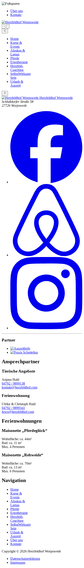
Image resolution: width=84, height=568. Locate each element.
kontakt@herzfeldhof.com (19, 387)
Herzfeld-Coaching (16, 68)
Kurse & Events (16, 44)
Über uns (16, 11)
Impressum (17, 562)
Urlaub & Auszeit (16, 83)
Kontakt (15, 15)
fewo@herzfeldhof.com (18, 412)
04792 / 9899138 (13, 383)
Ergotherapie (19, 62)
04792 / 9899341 (13, 408)
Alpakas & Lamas (17, 52)
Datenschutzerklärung (25, 558)
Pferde (14, 58)
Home (14, 39)
